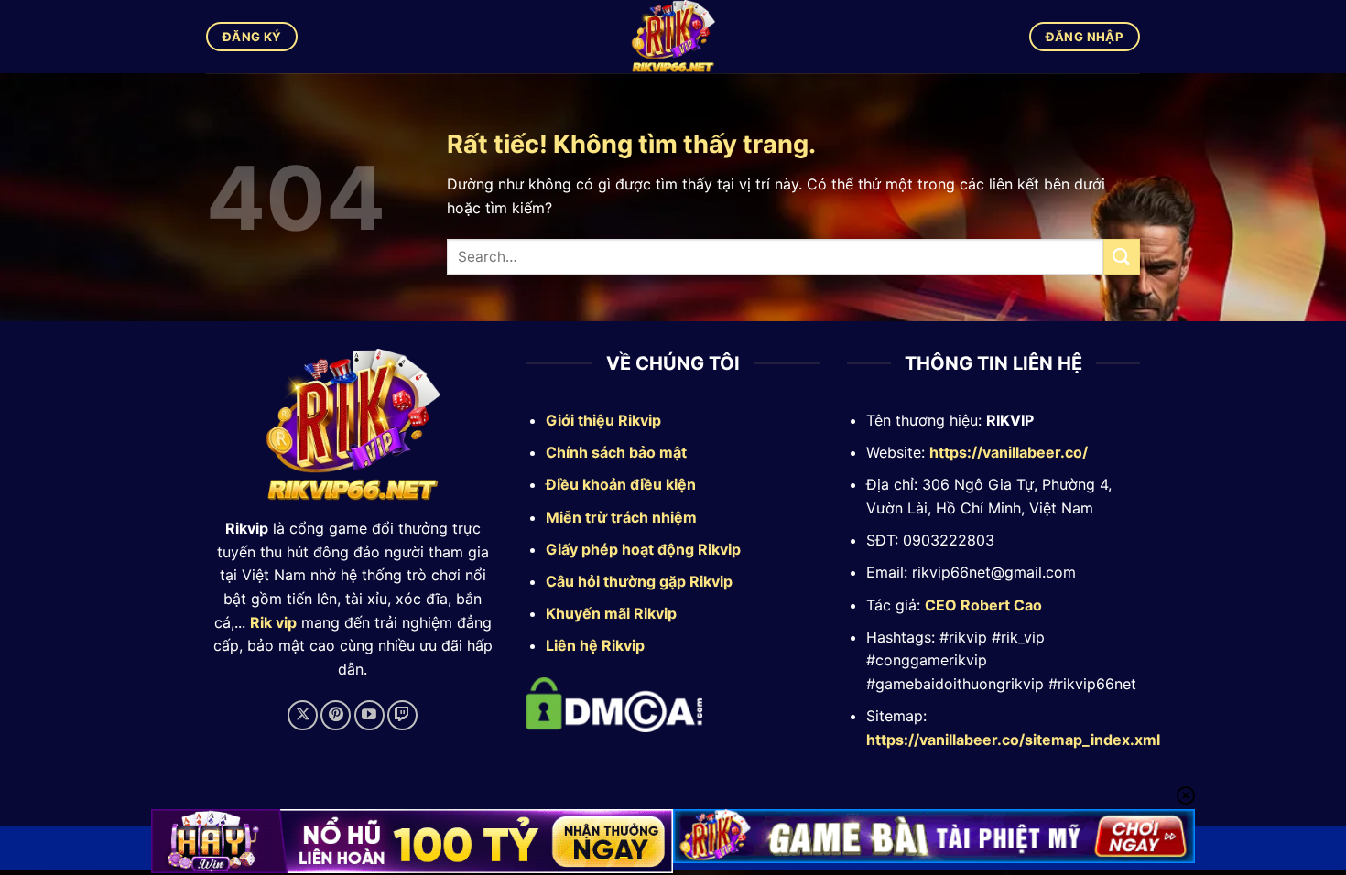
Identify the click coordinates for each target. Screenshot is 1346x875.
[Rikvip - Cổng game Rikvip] (673, 36)
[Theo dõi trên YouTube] (369, 715)
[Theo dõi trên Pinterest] (335, 715)
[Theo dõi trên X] (303, 715)
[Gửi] (1121, 257)
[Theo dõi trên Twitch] (402, 715)
